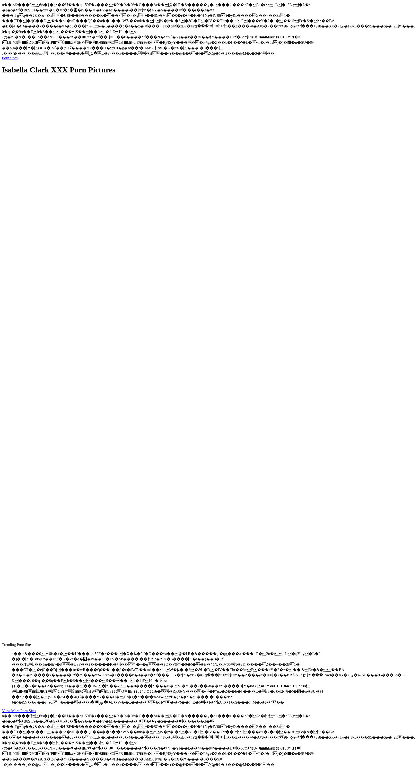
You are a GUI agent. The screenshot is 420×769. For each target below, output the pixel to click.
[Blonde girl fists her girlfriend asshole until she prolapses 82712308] (48, 467)
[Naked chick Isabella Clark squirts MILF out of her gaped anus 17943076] (48, 273)
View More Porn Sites (19, 711)
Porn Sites (10, 58)
